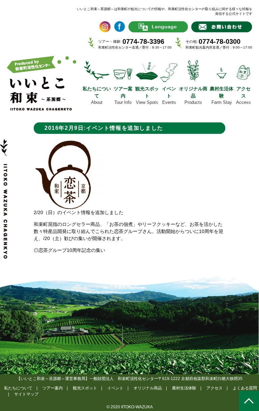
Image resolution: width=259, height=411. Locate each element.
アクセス (214, 388)
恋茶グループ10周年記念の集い (71, 250)
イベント (115, 388)
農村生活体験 (184, 388)
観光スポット (85, 388)
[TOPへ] (249, 401)
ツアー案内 (52, 388)
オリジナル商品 (148, 388)
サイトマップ (26, 394)
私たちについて (18, 388)
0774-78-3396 (143, 41)
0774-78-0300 (219, 41)
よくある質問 (245, 388)
